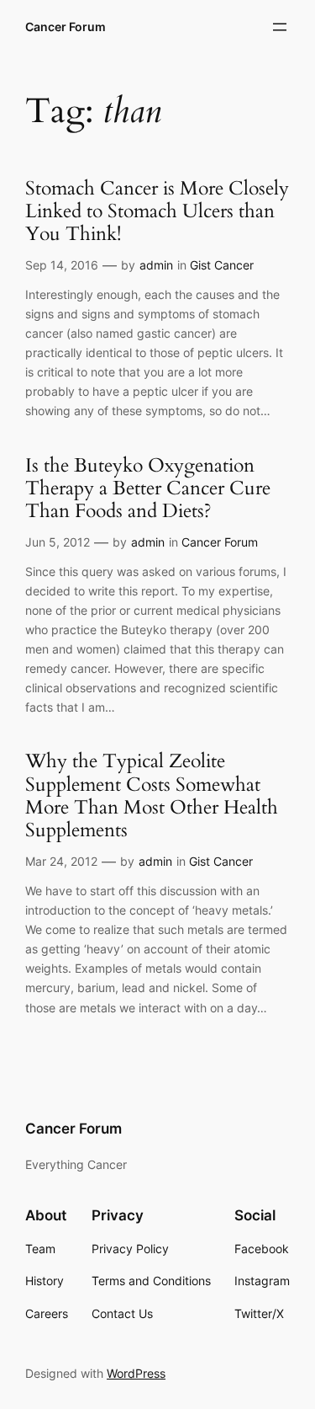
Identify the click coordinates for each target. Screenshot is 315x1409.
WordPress (136, 1373)
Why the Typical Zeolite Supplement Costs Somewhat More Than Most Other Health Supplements (151, 796)
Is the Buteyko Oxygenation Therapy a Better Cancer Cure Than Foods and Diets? (147, 489)
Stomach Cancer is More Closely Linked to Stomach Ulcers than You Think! (157, 212)
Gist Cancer (222, 265)
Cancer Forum (65, 26)
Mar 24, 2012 (61, 861)
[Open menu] (280, 27)
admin (156, 265)
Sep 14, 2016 (61, 265)
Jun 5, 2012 (57, 542)
